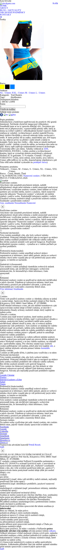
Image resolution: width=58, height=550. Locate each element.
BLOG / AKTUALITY (10, 10)
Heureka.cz (5, 440)
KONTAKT (5, 14)
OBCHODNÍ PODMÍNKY (12, 12)
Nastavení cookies (31, 176)
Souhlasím (18, 289)
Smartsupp (4, 438)
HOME (3, 5)
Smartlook (4, 436)
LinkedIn (4, 431)
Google (3, 429)
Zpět (2, 447)
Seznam (3, 433)
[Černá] (7, 88)
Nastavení (31, 203)
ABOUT (4, 8)
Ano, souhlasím (7, 203)
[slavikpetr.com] (7, 3)
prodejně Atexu (40, 162)
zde (51, 346)
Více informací (6, 289)
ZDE (46, 149)
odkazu (52, 531)
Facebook (4, 427)
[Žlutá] (2, 88)
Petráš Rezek (35, 445)
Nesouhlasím (20, 203)
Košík (55, 3)
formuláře (45, 348)
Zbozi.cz (4, 442)
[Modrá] (12, 88)
